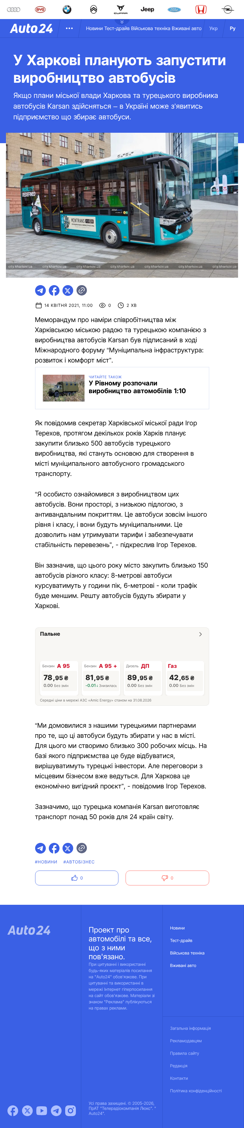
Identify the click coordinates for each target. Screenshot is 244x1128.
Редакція (178, 1065)
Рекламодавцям (186, 1040)
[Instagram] (70, 1110)
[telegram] (40, 290)
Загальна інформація (190, 1028)
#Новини (46, 862)
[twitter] (67, 290)
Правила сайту (184, 1053)
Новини (94, 28)
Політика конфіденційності (196, 1090)
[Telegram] (56, 1110)
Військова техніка (151, 28)
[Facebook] (12, 1110)
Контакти (179, 1078)
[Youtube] (41, 1110)
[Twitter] (27, 1110)
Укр (213, 28)
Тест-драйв (117, 28)
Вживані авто (187, 28)
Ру (233, 28)
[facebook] (54, 290)
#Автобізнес (79, 862)
